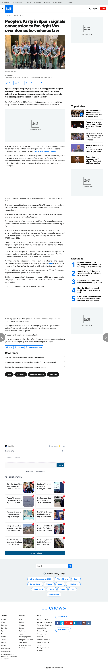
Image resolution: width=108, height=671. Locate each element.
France (62, 589)
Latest (21, 628)
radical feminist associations (45, 151)
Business (4, 625)
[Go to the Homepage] (9, 9)
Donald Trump (35, 584)
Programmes (5, 648)
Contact (40, 637)
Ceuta (60, 584)
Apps (21, 634)
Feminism (53, 374)
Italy (72, 589)
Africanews (23, 642)
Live (103, 8)
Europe (3, 619)
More (39, 615)
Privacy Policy (42, 631)
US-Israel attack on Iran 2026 (40, 579)
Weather (22, 625)
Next (3, 634)
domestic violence (37, 374)
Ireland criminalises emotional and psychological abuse (24, 357)
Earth (3, 631)
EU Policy (4, 628)
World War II (38, 589)
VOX (9, 374)
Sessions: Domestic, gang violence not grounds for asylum (25, 367)
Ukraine (49, 584)
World (16, 15)
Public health (73, 584)
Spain (21, 15)
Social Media (54, 594)
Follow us (22, 631)
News (10, 15)
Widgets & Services (26, 640)
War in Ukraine (62, 579)
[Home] (5, 15)
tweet (50, 263)
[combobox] (76, 2)
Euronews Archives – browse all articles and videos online (9, 656)
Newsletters (62, 629)
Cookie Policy (42, 628)
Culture (3, 642)
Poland (51, 589)
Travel (3, 640)
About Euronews (42, 619)
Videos (3, 645)
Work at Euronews (43, 640)
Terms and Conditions (44, 625)
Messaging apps (25, 637)
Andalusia (20, 374)
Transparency (42, 634)
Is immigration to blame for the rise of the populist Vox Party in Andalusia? (30, 362)
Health (3, 637)
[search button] (66, 2)
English (6, 2)
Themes (4, 615)
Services (22, 615)
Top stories (78, 106)
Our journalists (6, 651)
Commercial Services (44, 622)
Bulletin (21, 622)
